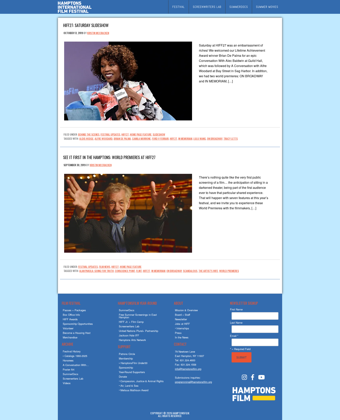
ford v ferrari (160, 138)
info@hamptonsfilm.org (188, 369)
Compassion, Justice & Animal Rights (142, 381)
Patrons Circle (127, 354)
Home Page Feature (141, 134)
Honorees (68, 360)
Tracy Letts (231, 138)
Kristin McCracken (98, 33)
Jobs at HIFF (182, 324)
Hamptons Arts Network (132, 340)
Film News (104, 266)
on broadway (214, 138)
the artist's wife (208, 271)
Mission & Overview (186, 310)
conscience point (125, 271)
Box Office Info (71, 315)
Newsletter (181, 319)
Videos (67, 383)
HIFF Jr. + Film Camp (131, 322)
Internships (182, 328)
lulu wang (199, 138)
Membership (126, 358)
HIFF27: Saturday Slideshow (86, 25)
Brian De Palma (122, 138)
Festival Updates (110, 134)
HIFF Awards (70, 319)
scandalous (190, 271)
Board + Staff (182, 315)
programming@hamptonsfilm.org (193, 382)
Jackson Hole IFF (129, 335)
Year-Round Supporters (132, 372)
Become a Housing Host (77, 333)
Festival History (72, 351)
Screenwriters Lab (73, 378)
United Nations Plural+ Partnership (138, 331)
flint (139, 271)
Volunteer (68, 328)
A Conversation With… (76, 365)
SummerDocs (70, 374)
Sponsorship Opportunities (78, 324)
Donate (123, 376)
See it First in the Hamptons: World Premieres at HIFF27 (109, 157)
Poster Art (68, 369)
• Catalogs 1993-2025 (75, 356)
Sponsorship (126, 367)
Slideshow (159, 134)
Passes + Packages (74, 310)
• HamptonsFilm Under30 (133, 363)
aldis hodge (86, 138)
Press (178, 333)
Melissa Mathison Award (134, 390)
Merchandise (70, 337)
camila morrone (141, 138)
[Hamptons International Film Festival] (74, 12)
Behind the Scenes (88, 134)
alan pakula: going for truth (96, 271)
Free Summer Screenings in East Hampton (138, 316)
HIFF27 (125, 134)
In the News (181, 337)
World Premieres (229, 271)
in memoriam (185, 138)
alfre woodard (104, 138)
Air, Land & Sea (129, 385)
